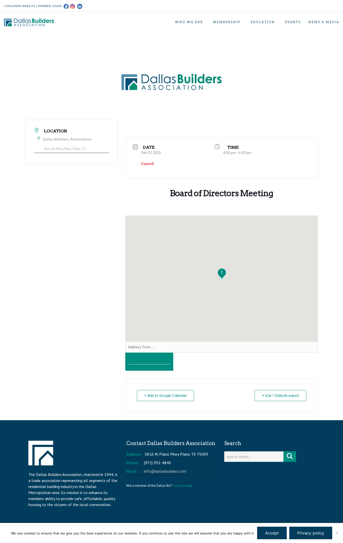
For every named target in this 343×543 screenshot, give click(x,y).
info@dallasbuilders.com (165, 471)
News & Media (323, 22)
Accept (272, 532)
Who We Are (189, 22)
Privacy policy (310, 532)
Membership (227, 22)
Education (263, 22)
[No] (336, 532)
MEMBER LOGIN (50, 6)
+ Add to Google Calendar (165, 395)
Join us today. (183, 485)
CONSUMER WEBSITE (19, 6)
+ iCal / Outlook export (280, 395)
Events (293, 22)
